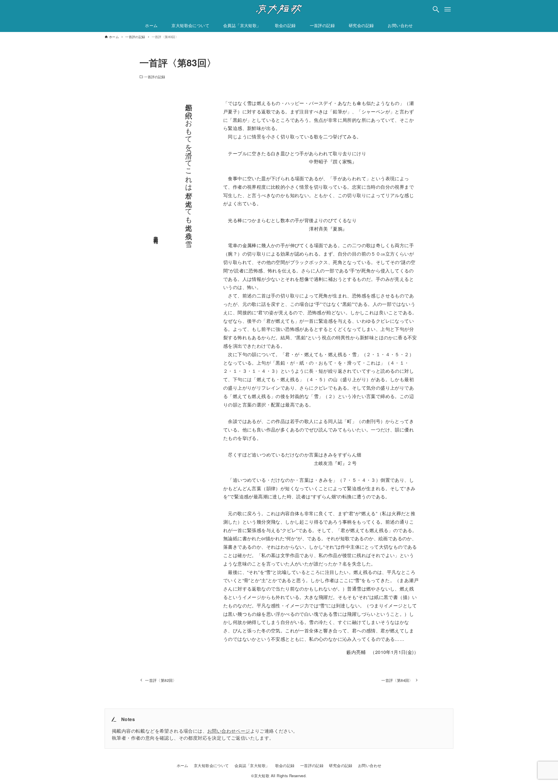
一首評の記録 (154, 76)
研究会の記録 (340, 765)
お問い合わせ (369, 765)
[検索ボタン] (436, 9)
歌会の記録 (285, 765)
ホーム (182, 765)
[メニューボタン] (447, 9)
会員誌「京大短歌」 (252, 765)
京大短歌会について (211, 765)
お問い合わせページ (228, 730)
